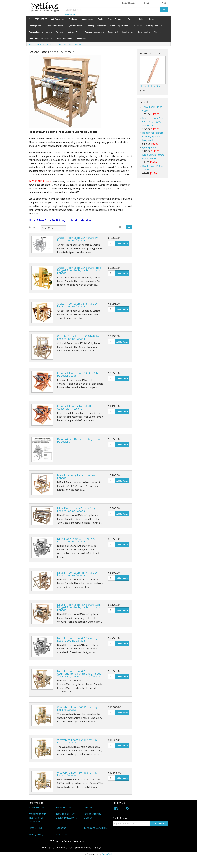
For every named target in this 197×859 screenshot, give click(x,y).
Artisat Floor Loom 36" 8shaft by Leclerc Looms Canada (77, 305)
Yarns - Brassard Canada (39, 38)
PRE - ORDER (41, 19)
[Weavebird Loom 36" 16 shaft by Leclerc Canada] (42, 715)
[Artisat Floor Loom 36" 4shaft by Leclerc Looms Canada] (42, 244)
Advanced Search (70, 14)
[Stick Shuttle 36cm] (152, 70)
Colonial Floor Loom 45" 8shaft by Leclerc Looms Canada (78, 337)
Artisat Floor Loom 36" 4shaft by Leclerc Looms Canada (77, 239)
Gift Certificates (57, 19)
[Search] (164, 9)
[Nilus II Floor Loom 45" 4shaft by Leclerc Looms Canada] (42, 581)
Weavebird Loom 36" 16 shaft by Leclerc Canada (77, 708)
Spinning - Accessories (96, 25)
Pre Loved (73, 19)
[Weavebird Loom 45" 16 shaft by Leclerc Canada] (42, 748)
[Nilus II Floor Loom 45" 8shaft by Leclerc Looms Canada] (42, 646)
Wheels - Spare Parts (119, 25)
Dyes (130, 19)
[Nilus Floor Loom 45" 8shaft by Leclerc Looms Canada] (42, 547)
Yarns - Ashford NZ (65, 38)
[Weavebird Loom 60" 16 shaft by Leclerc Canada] (42, 781)
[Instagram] (127, 809)
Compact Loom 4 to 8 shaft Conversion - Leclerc (74, 407)
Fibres (151, 19)
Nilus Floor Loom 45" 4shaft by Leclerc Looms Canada (76, 510)
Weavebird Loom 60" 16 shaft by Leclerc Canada (77, 774)
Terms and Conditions (96, 827)
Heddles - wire (128, 32)
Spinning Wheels (36, 25)
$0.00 (165, 2)
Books (100, 19)
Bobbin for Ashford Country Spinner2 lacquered (152, 136)
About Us (61, 827)
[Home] (29, 19)
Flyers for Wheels (74, 25)
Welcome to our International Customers (37, 817)
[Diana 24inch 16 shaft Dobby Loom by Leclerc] (42, 449)
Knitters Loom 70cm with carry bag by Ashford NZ (153, 121)
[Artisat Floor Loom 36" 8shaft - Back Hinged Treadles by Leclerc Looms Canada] (42, 278)
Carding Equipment (115, 19)
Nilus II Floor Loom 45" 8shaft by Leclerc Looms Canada (77, 639)
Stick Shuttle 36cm (151, 86)
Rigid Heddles (144, 32)
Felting (142, 19)
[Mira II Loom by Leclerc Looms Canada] (42, 484)
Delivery (88, 807)
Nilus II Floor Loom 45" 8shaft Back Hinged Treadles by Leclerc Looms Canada (79, 607)
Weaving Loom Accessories (40, 32)
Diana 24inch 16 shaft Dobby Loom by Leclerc (79, 440)
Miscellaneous (88, 19)
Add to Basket (122, 243)
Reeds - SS (113, 32)
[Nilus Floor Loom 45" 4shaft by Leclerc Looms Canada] (42, 516)
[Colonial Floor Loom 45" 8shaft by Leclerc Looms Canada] (42, 346)
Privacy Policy (36, 834)
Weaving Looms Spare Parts (68, 32)
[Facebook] (116, 809)
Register (131, 2)
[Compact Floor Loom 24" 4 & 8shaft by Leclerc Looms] (42, 381)
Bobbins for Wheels (55, 25)
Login (124, 2)
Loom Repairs (63, 807)
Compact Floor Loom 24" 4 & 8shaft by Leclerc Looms (79, 374)
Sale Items (81, 38)
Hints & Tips (35, 827)
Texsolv (135, 25)
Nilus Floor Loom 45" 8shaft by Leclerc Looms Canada (76, 540)
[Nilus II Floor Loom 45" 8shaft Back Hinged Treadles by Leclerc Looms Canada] (42, 613)
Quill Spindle (149, 147)
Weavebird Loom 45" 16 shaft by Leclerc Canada (77, 741)
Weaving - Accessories (94, 32)
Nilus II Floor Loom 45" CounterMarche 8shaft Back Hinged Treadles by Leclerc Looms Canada (79, 673)
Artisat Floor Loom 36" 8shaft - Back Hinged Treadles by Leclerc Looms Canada (79, 270)
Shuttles (157, 32)
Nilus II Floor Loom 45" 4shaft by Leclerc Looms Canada (77, 574)
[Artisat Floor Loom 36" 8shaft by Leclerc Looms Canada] (42, 312)
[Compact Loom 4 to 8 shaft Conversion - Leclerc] (42, 414)
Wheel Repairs (36, 807)
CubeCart (107, 854)
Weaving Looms (153, 25)
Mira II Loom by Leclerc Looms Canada (76, 477)
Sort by (32, 227)
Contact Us (62, 834)
